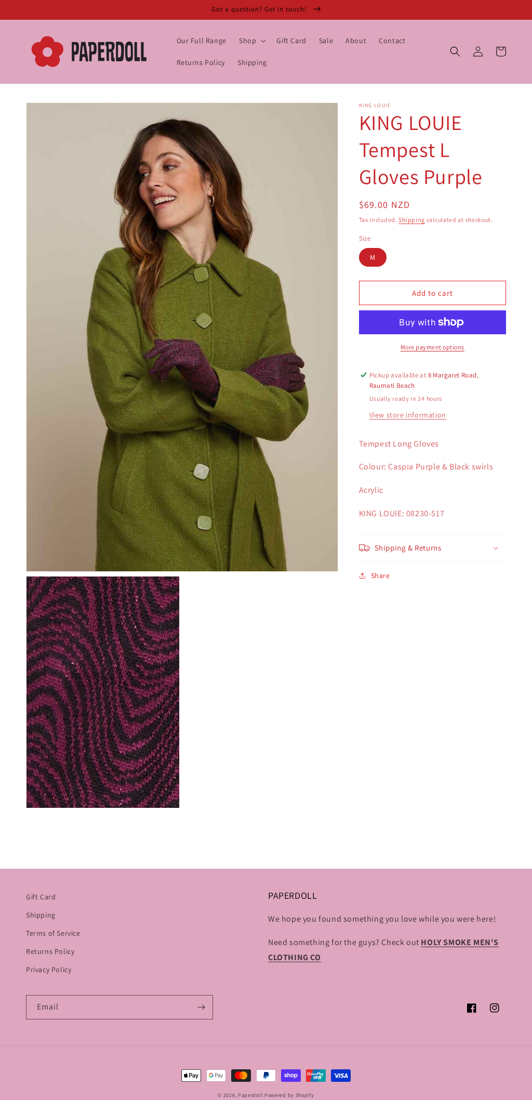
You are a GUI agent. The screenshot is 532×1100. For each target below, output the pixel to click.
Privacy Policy (48, 969)
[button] (251, 40)
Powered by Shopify (289, 1095)
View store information (407, 415)
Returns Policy (50, 951)
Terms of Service (53, 933)
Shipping (411, 220)
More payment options (432, 347)
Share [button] (380, 575)
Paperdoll (250, 1095)
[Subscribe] (201, 1007)
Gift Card (41, 896)
